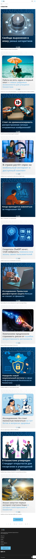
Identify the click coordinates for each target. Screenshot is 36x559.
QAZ (32, 4)
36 (25, 524)
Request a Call (5, 548)
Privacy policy (3, 557)
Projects (2, 541)
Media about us (4, 543)
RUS (32, 3)
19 (21, 524)
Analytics (2, 537)
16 (16, 524)
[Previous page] (7, 524)
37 (27, 524)
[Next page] (29, 524)
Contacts (2, 544)
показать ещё (18, 519)
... (12, 524)
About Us (2, 536)
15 (14, 524)
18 (19, 524)
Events (2, 539)
